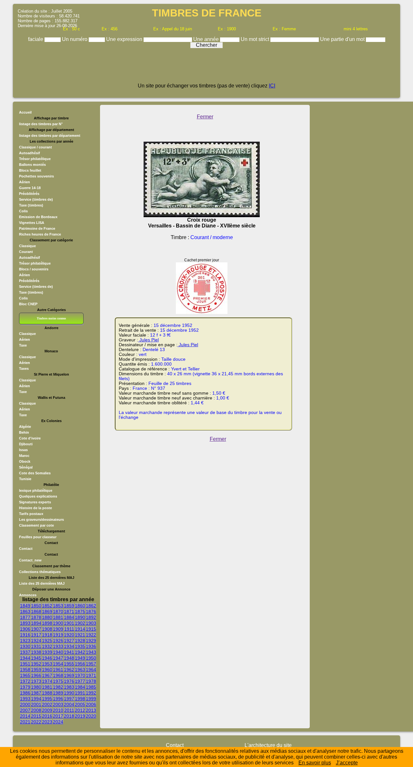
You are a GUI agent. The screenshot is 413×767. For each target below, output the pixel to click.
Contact (26, 548)
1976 (69, 681)
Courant (26, 252)
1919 (58, 634)
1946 (47, 658)
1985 (91, 687)
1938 (36, 652)
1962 (69, 669)
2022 (36, 721)
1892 (91, 617)
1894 (36, 623)
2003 (58, 704)
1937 (25, 652)
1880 (47, 617)
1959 (36, 669)
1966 (36, 675)
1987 (36, 692)
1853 (58, 605)
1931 (36, 646)
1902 (80, 623)
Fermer (205, 116)
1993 (25, 698)
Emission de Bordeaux (38, 217)
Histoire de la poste (35, 508)
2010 (58, 710)
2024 (58, 721)
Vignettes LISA (31, 223)
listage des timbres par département (49, 135)
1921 (80, 634)
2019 (80, 716)
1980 (36, 687)
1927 (69, 640)
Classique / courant (35, 147)
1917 (36, 634)
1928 (80, 640)
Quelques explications (38, 496)
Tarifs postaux (31, 514)
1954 (58, 663)
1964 (91, 669)
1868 (36, 611)
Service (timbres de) (36, 199)
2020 (91, 716)
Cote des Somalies (35, 473)
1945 (36, 658)
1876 (91, 611)
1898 (47, 623)
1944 (25, 658)
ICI (272, 85)
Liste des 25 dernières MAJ (42, 583)
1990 (69, 692)
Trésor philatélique (35, 159)
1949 (80, 658)
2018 (69, 716)
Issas (23, 450)
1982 (58, 687)
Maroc (24, 456)
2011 (69, 710)
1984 (80, 687)
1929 (91, 640)
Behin (24, 432)
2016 (47, 716)
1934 (69, 646)
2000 (25, 704)
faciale (36, 39)
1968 (58, 675)
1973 (36, 681)
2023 (47, 721)
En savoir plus (314, 762)
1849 (25, 605)
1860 (80, 605)
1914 (80, 628)
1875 (80, 611)
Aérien (24, 182)
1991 (80, 692)
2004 (69, 704)
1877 (25, 617)
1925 (47, 640)
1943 (91, 652)
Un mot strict (255, 39)
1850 (36, 605)
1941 (69, 652)
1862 (91, 605)
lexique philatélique (35, 490)
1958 (25, 669)
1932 (47, 646)
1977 (80, 681)
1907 (36, 628)
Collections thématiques (40, 572)
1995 (47, 698)
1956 (80, 663)
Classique (27, 246)
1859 (69, 605)
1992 (91, 692)
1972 (25, 681)
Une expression (125, 39)
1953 (47, 663)
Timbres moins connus (51, 318)
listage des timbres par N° (41, 124)
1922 (91, 634)
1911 (69, 628)
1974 (47, 681)
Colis (23, 211)
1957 (91, 663)
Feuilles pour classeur (37, 537)
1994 (36, 698)
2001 (36, 704)
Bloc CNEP (28, 304)
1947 (58, 658)
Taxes (24, 368)
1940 (58, 652)
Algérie (25, 427)
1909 (58, 628)
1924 (36, 640)
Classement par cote (36, 525)
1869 (47, 611)
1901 (69, 623)
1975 (58, 681)
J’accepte (347, 762)
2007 (25, 710)
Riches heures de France (40, 234)
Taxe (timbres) (31, 205)
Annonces (27, 595)
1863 (25, 611)
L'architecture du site (268, 745)
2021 (25, 721)
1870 (58, 611)
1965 (25, 675)
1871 (69, 611)
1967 (47, 675)
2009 (47, 710)
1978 (91, 681)
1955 (69, 663)
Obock (24, 461)
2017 (58, 716)
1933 (58, 646)
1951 (25, 663)
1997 (69, 698)
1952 (36, 663)
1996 (58, 698)
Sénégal (26, 467)
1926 (58, 640)
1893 (25, 623)
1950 (91, 658)
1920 (69, 634)
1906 (25, 628)
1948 (69, 658)
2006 (91, 704)
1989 (58, 692)
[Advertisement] (206, 68)
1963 (80, 669)
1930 (25, 646)
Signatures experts (35, 502)
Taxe (23, 345)
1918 (47, 634)
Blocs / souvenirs (33, 269)
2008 (36, 710)
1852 (47, 605)
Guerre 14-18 (30, 188)
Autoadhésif (29, 153)
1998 (80, 698)
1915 (91, 628)
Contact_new (30, 560)
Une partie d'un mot (343, 39)
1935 (80, 646)
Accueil (25, 112)
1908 (47, 628)
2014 (25, 716)
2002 (47, 704)
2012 (80, 710)
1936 (91, 646)
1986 (25, 692)
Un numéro (75, 39)
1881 (58, 617)
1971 (91, 675)
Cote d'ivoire (30, 438)
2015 (36, 716)
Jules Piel (148, 340)
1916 (25, 634)
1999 (91, 698)
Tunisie (25, 479)
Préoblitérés (29, 194)
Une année (206, 39)
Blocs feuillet (30, 170)
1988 (47, 692)
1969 (69, 675)
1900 (58, 623)
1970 (80, 675)
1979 (25, 687)
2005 (80, 704)
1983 (69, 687)
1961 (58, 669)
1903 (91, 623)
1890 (80, 617)
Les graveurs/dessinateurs (41, 519)
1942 (80, 652)
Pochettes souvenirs (36, 176)
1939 (47, 652)
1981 (47, 687)
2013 (91, 710)
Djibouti (26, 444)
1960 (47, 669)
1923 (25, 640)
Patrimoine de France (37, 228)
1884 (69, 617)
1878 (36, 617)
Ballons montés (32, 165)
